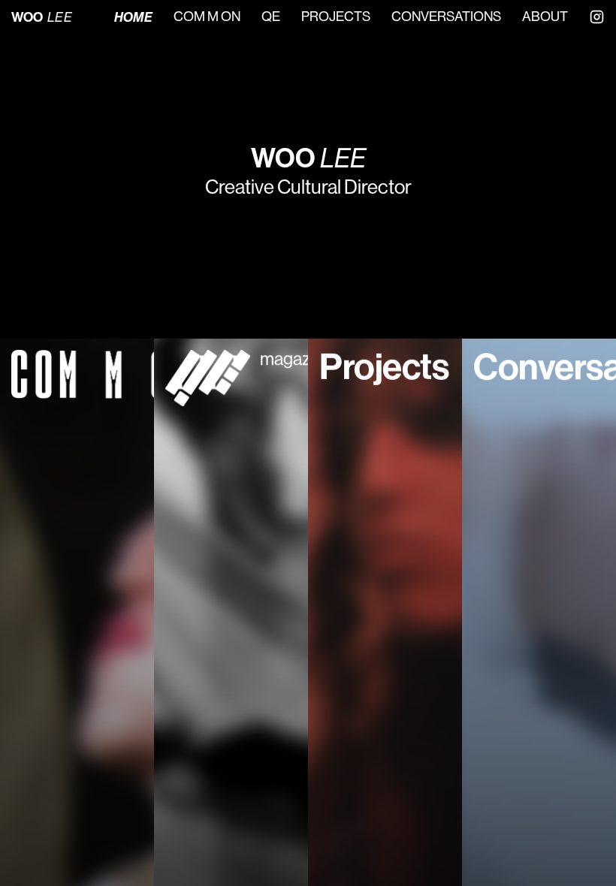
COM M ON (207, 16)
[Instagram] (597, 17)
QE (270, 16)
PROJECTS (335, 16)
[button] (77, 612)
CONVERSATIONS (446, 16)
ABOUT (545, 16)
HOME (133, 17)
